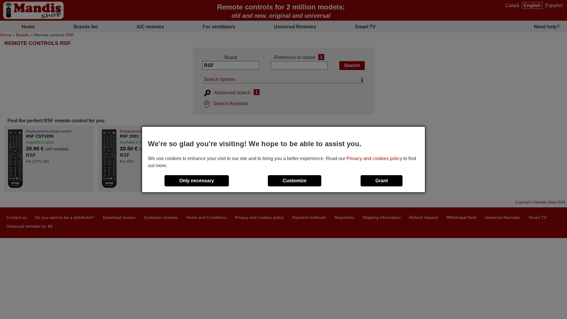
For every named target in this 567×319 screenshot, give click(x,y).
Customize (295, 180)
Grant (381, 180)
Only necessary (196, 180)
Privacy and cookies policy (374, 158)
